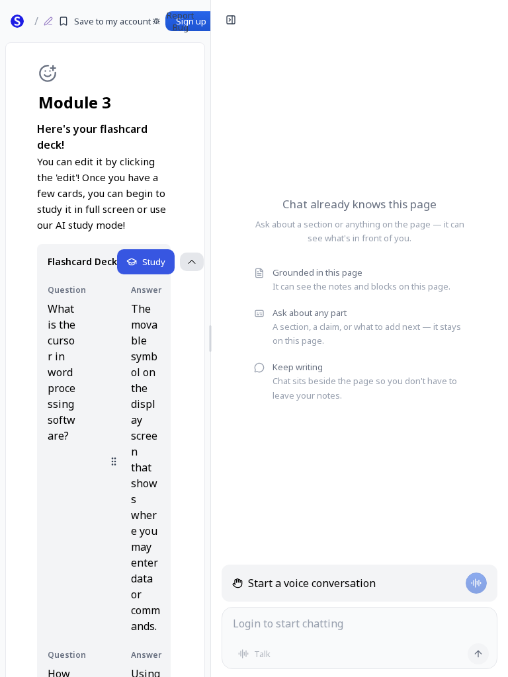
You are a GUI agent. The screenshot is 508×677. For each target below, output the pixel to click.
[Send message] (478, 653)
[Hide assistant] (230, 20)
